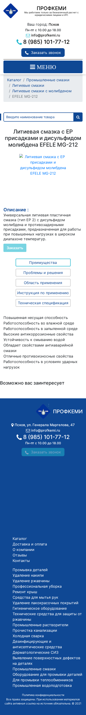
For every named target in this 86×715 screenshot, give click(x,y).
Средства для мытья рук (35, 597)
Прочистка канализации (35, 630)
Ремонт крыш (25, 591)
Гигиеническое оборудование (40, 608)
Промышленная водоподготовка (42, 685)
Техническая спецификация (43, 303)
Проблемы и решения (43, 272)
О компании (23, 549)
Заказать (15, 248)
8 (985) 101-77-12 (46, 42)
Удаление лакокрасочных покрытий (45, 602)
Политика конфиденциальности (43, 695)
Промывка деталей (30, 569)
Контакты (21, 560)
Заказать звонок (46, 52)
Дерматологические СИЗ (35, 652)
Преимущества (43, 262)
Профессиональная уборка (37, 586)
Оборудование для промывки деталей (47, 674)
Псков (54, 24)
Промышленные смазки (47, 80)
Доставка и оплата (30, 544)
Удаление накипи (28, 575)
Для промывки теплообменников (43, 680)
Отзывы (20, 555)
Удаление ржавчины (31, 580)
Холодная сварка (28, 636)
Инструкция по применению (43, 292)
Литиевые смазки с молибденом (42, 91)
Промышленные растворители (40, 625)
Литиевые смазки (28, 85)
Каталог (14, 80)
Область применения (43, 282)
